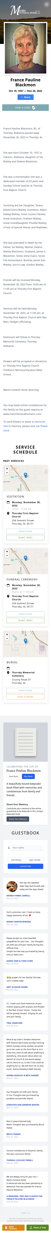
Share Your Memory (18, 819)
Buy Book (28, 776)
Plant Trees (25, 537)
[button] (25, 475)
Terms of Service (33, 1221)
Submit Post (25, 866)
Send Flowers (25, 696)
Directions (25, 531)
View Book (13, 776)
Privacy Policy (18, 1221)
